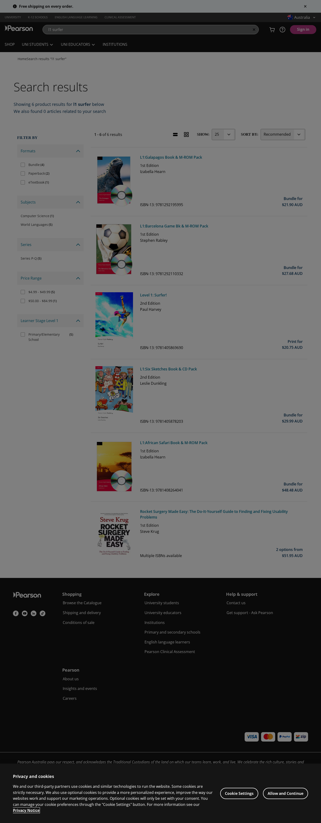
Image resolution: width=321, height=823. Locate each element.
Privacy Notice (26, 810)
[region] (160, 793)
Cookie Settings (239, 793)
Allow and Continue (285, 793)
